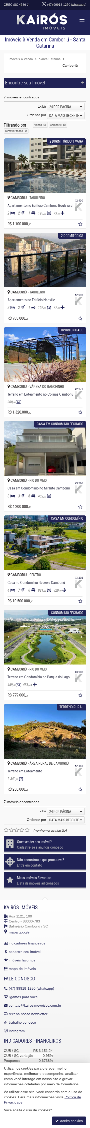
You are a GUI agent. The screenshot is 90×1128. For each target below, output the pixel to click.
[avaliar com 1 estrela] (6, 830)
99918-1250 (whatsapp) (31, 988)
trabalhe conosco (22, 1022)
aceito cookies (71, 1121)
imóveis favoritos (22, 960)
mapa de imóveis (22, 969)
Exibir (42, 106)
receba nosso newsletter (28, 1014)
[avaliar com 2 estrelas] (11, 830)
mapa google (19, 932)
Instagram (17, 1031)
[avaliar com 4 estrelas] (22, 830)
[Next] (80, 165)
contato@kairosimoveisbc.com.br (35, 1005)
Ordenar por (36, 115)
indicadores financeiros (27, 943)
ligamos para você (23, 997)
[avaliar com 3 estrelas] (16, 830)
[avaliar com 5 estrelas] (27, 830)
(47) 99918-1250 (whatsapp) (66, 4)
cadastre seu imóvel (24, 952)
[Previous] (10, 165)
